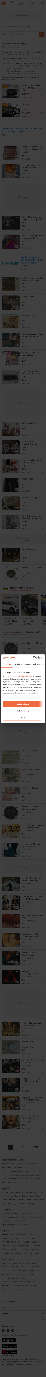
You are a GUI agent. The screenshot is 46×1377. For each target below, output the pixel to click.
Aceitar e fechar (23, 704)
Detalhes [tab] (18, 664)
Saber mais (21, 711)
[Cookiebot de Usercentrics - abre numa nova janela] (33, 657)
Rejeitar (23, 718)
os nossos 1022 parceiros (19, 676)
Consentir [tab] (7, 664)
